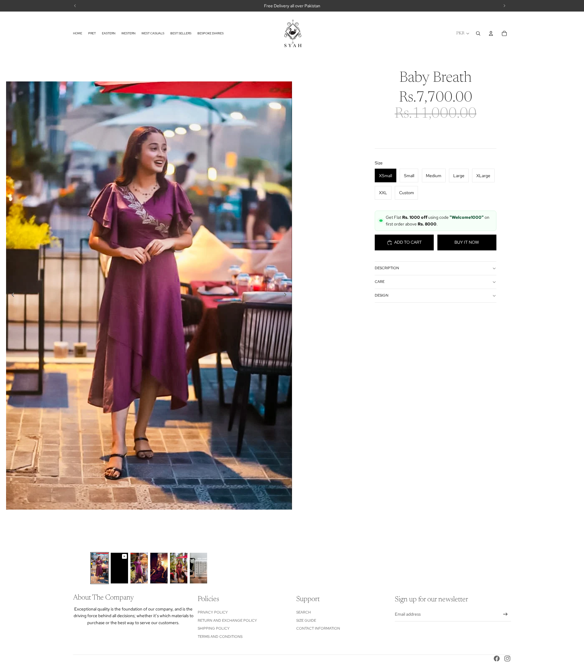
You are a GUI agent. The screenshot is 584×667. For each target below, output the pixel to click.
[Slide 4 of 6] (159, 568)
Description (387, 268)
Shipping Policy (214, 628)
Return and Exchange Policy (227, 620)
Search (303, 612)
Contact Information (318, 628)
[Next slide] (287, 295)
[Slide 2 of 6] (119, 568)
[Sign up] (505, 614)
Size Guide (306, 620)
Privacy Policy (213, 612)
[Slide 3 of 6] (139, 568)
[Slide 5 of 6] (178, 568)
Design (381, 295)
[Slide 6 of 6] (198, 568)
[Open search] (478, 33)
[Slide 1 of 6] (99, 568)
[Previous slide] (11, 295)
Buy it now (466, 242)
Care (379, 281)
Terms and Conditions (220, 636)
